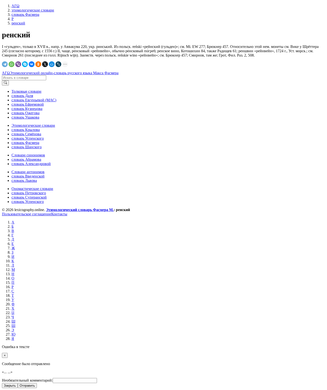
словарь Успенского (27, 138)
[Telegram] (5, 64)
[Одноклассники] (38, 64)
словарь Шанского (26, 147)
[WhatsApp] (11, 64)
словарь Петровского (28, 193)
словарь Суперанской (29, 197)
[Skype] (25, 64)
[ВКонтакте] (31, 64)
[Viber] (18, 64)
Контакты (59, 214)
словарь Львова (24, 180)
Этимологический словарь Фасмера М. (80, 210)
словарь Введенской (28, 176)
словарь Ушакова (25, 117)
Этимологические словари (33, 125)
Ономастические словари (32, 189)
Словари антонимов (28, 172)
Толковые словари (26, 91)
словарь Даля (22, 96)
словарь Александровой (31, 164)
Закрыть (10, 385)
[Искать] (5, 83)
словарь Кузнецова (26, 109)
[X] (45, 64)
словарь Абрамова (26, 159)
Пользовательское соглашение (26, 214)
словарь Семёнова (26, 134)
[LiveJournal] (58, 64)
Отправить (27, 385)
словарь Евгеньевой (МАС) (33, 100)
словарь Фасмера (25, 143)
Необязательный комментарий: (27, 380)
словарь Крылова (25, 130)
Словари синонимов (28, 155)
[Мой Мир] (52, 64)
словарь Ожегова (25, 113)
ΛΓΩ (6, 73)
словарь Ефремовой (27, 104)
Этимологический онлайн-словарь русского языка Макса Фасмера (64, 73)
